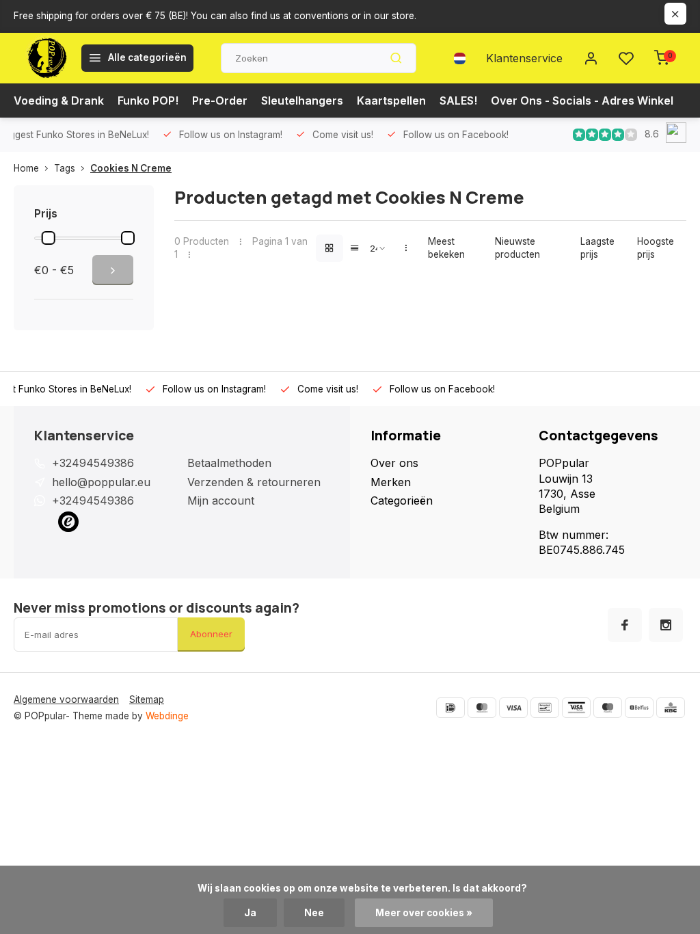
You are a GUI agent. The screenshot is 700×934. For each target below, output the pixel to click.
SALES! (458, 100)
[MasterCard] (482, 707)
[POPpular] (46, 58)
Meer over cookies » (423, 912)
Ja (250, 912)
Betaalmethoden (229, 463)
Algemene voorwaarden (66, 699)
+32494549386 (93, 463)
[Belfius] (639, 707)
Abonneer (211, 633)
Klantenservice (524, 58)
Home (26, 168)
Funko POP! (148, 100)
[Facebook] (625, 625)
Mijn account (220, 500)
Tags (64, 168)
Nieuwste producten (517, 248)
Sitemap (146, 699)
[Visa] (513, 707)
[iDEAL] (450, 707)
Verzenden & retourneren (254, 482)
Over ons (394, 463)
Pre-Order (219, 100)
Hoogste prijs (655, 248)
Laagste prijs (597, 248)
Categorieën (402, 500)
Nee (314, 912)
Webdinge (167, 715)
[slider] (48, 238)
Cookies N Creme (131, 168)
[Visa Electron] (576, 707)
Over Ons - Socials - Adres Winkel (582, 100)
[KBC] (670, 707)
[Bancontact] (544, 707)
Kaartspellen (391, 100)
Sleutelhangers (302, 100)
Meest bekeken (446, 248)
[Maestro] (607, 707)
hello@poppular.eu (101, 482)
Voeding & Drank (59, 100)
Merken (391, 482)
